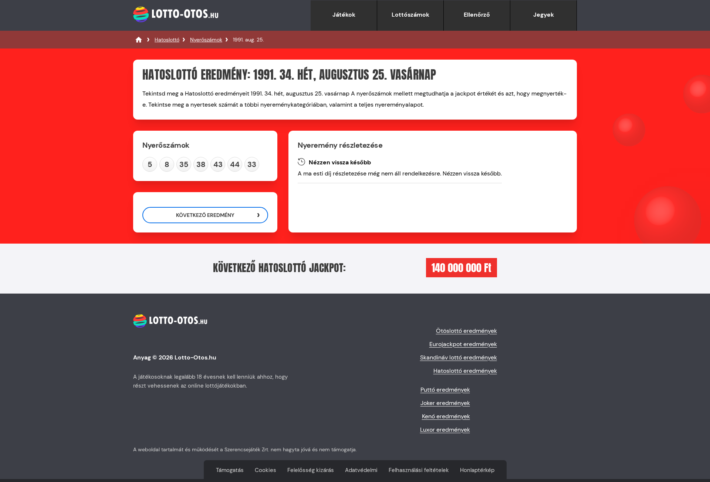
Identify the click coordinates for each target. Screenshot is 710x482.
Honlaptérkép (477, 470)
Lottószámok (410, 15)
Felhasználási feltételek (419, 470)
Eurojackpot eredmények (463, 344)
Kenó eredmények (446, 416)
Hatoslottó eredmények (465, 371)
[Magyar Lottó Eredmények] (138, 39)
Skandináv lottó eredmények (458, 357)
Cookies (265, 470)
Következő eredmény (205, 215)
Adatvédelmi (361, 470)
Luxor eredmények (445, 430)
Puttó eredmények (445, 390)
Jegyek (543, 15)
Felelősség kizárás (310, 470)
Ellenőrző (477, 15)
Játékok (343, 15)
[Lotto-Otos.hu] (175, 27)
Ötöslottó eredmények (466, 331)
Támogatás (230, 470)
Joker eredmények (445, 403)
